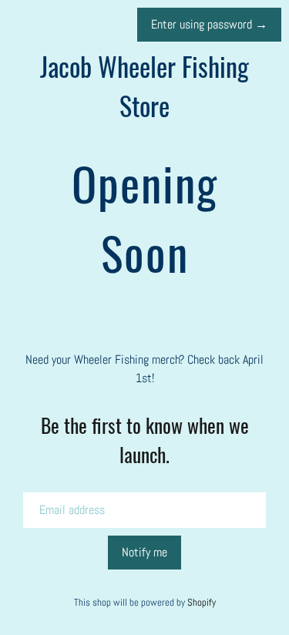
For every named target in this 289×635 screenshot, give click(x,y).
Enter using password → (209, 24)
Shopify (201, 602)
